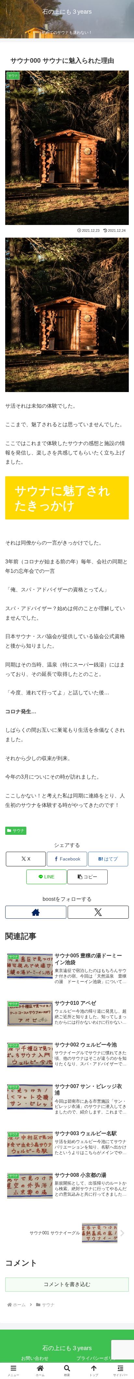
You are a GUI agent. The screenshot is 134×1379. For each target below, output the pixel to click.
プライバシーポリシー (99, 1358)
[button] (87, 877)
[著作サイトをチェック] (35, 912)
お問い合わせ (34, 1358)
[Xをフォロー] (98, 912)
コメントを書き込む (67, 1284)
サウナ (18, 830)
